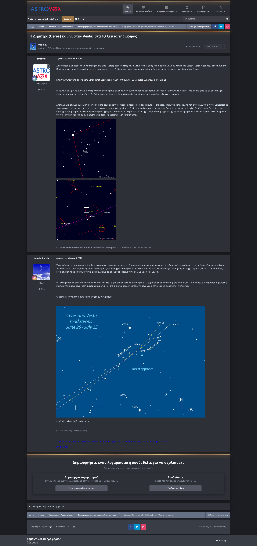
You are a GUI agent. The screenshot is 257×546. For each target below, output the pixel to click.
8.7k (42, 89)
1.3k (42, 289)
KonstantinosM (41, 258)
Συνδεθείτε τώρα (175, 488)
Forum (128, 11)
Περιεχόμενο (203, 11)
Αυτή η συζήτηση (213, 19)
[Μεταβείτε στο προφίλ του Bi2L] (33, 46)
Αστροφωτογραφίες (166, 11)
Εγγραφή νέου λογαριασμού (81, 488)
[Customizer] (77, 19)
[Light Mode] (83, 19)
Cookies (71, 527)
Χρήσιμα (220, 11)
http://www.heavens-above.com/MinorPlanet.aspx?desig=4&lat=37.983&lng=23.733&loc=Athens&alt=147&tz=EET (112, 80)
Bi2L (45, 44)
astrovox (41, 58)
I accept (222, 540)
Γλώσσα (35, 527)
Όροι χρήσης (32, 542)
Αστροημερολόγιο (144, 11)
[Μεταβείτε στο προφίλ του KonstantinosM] (41, 272)
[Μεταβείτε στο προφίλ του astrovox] (41, 72)
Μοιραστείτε (194, 46)
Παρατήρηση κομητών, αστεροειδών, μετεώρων (80, 48)
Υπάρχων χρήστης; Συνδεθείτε (43, 19)
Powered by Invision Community (212, 527)
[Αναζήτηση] (227, 19)
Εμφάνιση (46, 527)
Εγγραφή (68, 19)
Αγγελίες (186, 11)
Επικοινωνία (60, 527)
